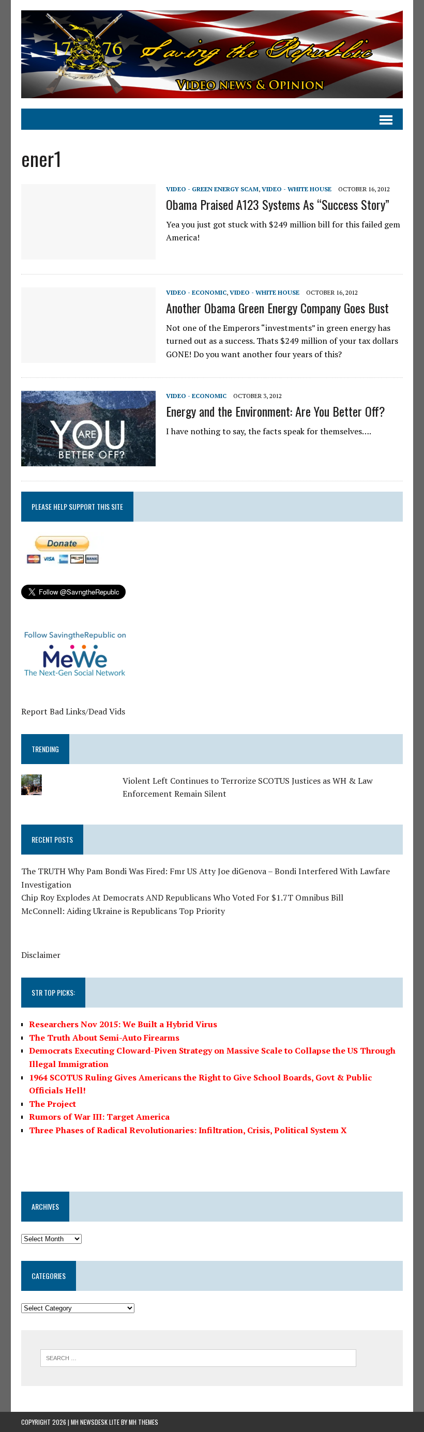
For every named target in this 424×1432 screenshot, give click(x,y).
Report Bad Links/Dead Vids (73, 711)
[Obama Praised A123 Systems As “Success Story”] (88, 252)
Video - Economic (196, 292)
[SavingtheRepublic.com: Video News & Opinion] (212, 54)
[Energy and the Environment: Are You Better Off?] (88, 459)
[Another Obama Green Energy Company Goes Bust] (88, 356)
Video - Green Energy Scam (212, 189)
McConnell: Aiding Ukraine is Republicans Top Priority (123, 911)
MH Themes (143, 1422)
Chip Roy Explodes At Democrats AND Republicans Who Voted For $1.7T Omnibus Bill (182, 897)
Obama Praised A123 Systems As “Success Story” (277, 204)
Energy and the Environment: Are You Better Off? (275, 411)
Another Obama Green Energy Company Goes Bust (277, 307)
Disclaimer (40, 955)
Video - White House (296, 189)
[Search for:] (198, 1357)
